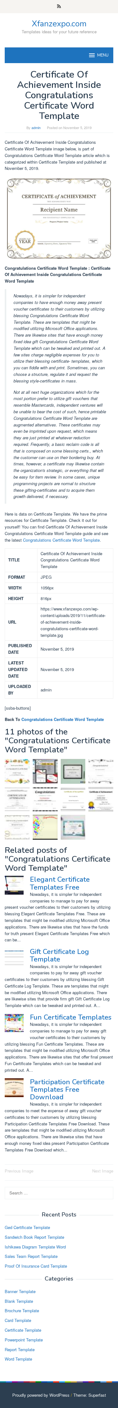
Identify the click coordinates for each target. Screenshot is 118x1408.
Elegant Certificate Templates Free (60, 883)
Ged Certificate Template (27, 1227)
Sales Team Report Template (31, 1256)
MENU (103, 55)
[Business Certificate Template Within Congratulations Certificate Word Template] (73, 771)
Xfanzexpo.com (59, 23)
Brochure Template (22, 1310)
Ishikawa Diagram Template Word (35, 1247)
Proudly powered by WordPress (41, 1395)
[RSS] (59, 6)
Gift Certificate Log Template (59, 955)
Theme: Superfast (89, 1395)
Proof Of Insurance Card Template (36, 1266)
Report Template (20, 1349)
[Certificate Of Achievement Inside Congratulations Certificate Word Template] (17, 827)
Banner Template (20, 1291)
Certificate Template (23, 1330)
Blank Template (19, 1301)
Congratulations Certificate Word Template (61, 540)
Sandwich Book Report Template (34, 1237)
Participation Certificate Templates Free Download (67, 1089)
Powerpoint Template (24, 1340)
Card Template (18, 1320)
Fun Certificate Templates (70, 1017)
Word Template (18, 1359)
